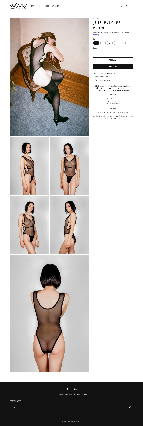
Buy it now (113, 66)
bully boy (69, 421)
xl (122, 43)
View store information (102, 80)
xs (96, 43)
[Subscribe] (47, 407)
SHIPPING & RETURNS (81, 394)
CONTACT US (59, 394)
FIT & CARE (68, 394)
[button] (122, 6)
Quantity (95, 48)
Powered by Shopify (76, 421)
